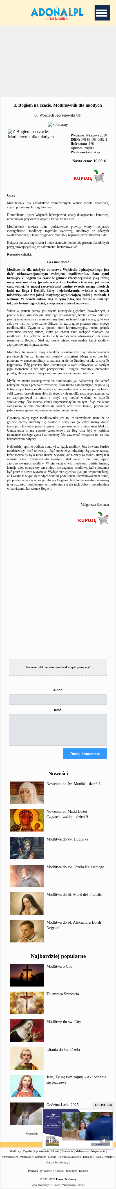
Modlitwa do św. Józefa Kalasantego (75, 867)
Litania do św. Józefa (63, 1049)
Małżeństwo (82, 1151)
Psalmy (99, 1156)
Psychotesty (61, 1162)
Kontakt (83, 1170)
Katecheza (40, 1156)
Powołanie (67, 1151)
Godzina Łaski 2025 (62, 1105)
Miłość (55, 1151)
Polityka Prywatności (40, 1170)
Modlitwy (15, 1151)
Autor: (58, 690)
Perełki (109, 1156)
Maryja (52, 1156)
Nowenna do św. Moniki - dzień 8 (73, 784)
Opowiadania (41, 1151)
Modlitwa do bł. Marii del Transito (74, 894)
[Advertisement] (58, 61)
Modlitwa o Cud (59, 966)
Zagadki (27, 1151)
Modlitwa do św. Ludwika (67, 839)
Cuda (49, 1162)
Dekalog (87, 1156)
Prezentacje (26, 1156)
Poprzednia (32, 1133)
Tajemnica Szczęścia (62, 994)
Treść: (58, 710)
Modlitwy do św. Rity (63, 1022)
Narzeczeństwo (10, 1156)
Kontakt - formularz (66, 1170)
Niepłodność (98, 1151)
